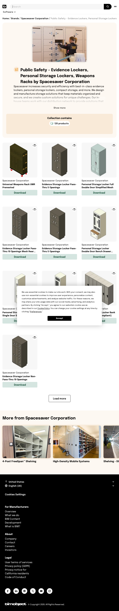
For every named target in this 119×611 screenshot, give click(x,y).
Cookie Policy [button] (43, 308)
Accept (59, 318)
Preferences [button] (36, 312)
